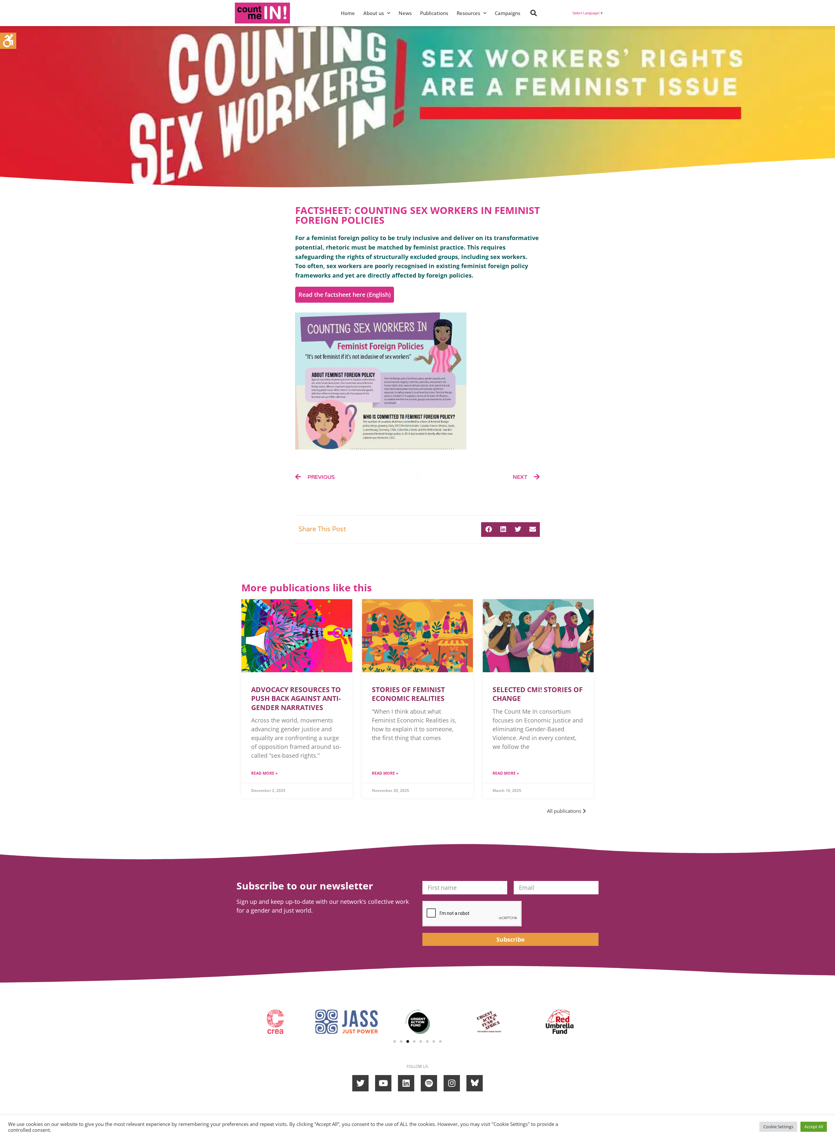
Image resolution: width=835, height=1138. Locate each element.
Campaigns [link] (507, 13)
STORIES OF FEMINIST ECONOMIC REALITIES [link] (408, 694)
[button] (533, 13)
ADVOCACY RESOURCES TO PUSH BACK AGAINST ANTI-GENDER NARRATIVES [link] (296, 698)
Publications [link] (434, 13)
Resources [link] (468, 13)
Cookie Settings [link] (778, 1127)
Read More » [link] (264, 773)
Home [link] (348, 13)
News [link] (405, 13)
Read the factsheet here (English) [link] (344, 294)
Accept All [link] (813, 1127)
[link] (8, 41)
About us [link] (373, 13)
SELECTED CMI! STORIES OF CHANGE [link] (538, 694)
